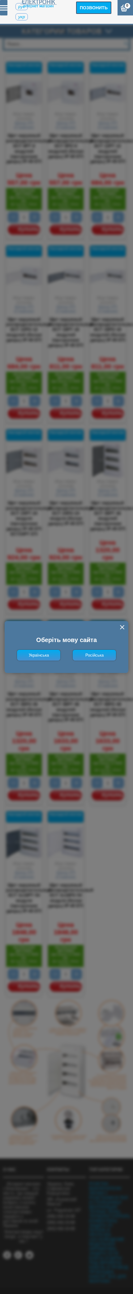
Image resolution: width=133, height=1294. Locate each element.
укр (21, 16)
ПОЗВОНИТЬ (94, 7)
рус (21, 6)
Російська (94, 655)
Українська (39, 655)
